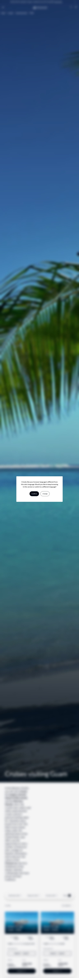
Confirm (34, 494)
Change (45, 494)
